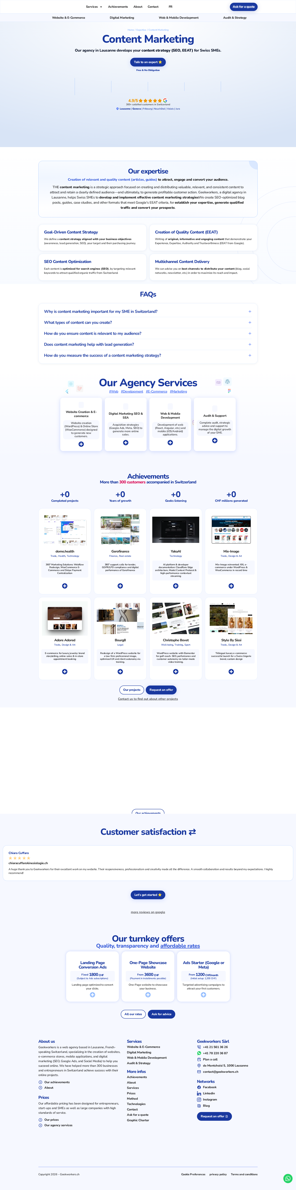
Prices (131, 1093)
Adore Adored (64, 640)
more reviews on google (148, 912)
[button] (148, 311)
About (137, 7)
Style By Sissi (231, 640)
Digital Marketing (122, 18)
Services (92, 7)
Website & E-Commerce (68, 18)
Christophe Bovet (176, 640)
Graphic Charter (138, 1120)
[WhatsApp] (288, 1178)
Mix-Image (231, 551)
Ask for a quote (138, 1115)
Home (131, 30)
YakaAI (176, 551)
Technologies (136, 1104)
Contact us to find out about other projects (148, 699)
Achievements (118, 7)
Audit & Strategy (235, 18)
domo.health (65, 551)
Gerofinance (120, 551)
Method (132, 1099)
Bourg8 (120, 640)
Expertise (141, 30)
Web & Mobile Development (178, 18)
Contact (153, 7)
